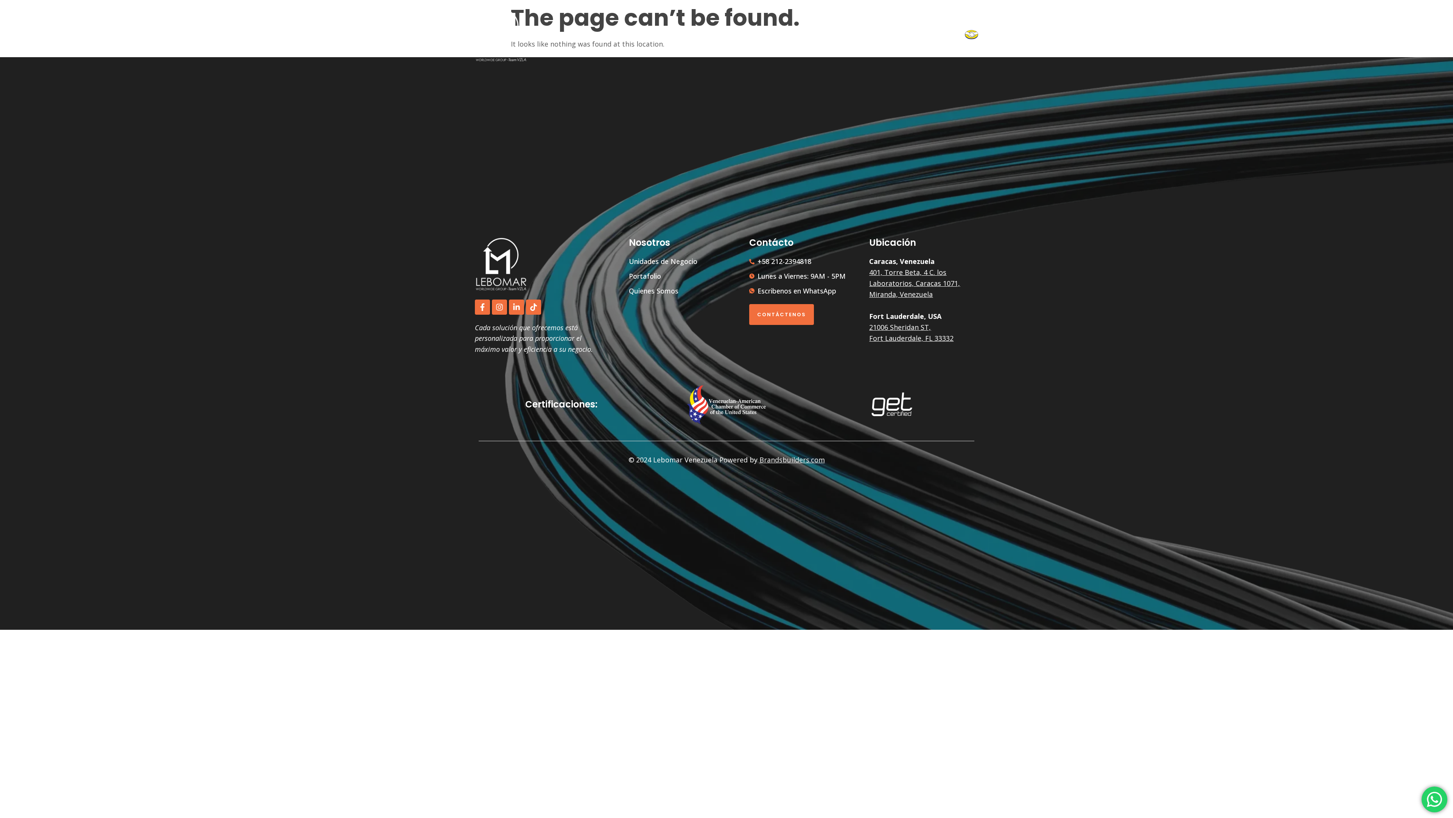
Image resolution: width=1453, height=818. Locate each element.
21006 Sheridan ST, (900, 327)
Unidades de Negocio (758, 35)
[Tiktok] (533, 307)
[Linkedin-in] (516, 307)
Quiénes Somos (882, 35)
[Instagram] (499, 307)
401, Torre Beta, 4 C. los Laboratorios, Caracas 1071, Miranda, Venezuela (914, 283)
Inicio (705, 35)
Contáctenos (781, 314)
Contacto (943, 35)
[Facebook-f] (482, 307)
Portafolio (830, 35)
